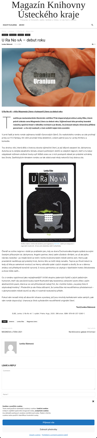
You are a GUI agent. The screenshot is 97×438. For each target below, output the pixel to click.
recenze (20, 35)
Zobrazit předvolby (48, 429)
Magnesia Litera (32, 321)
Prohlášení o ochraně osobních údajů (55, 435)
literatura (13, 35)
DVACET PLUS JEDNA (10, 25)
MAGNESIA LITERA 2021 (12, 332)
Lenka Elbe (20, 321)
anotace (11, 31)
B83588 (56, 244)
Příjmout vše (48, 422)
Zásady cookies (35, 435)
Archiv (21, 25)
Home (4, 31)
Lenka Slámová (7, 44)
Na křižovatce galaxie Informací (82, 332)
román (28, 35)
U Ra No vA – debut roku (23, 40)
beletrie (11, 321)
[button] (93, 401)
